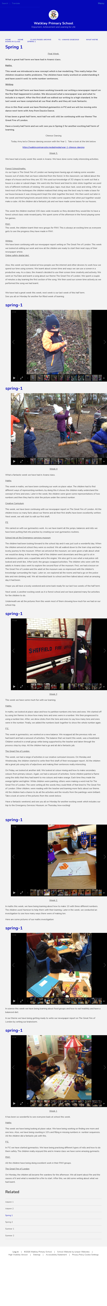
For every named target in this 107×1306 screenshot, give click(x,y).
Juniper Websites (82, 1251)
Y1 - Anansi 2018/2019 (68, 39)
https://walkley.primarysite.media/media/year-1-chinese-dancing (53, 147)
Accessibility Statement (56, 1254)
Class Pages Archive (40, 39)
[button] (16, 342)
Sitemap (36, 1254)
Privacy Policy (78, 1254)
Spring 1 (31, 41)
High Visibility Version (18, 1254)
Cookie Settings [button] (92, 1254)
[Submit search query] (35, 2)
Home (8, 39)
